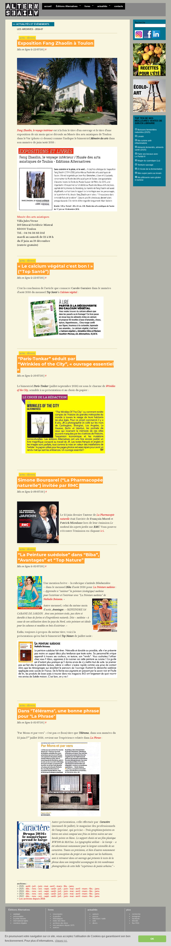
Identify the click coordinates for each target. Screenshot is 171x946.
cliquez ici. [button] (61, 940)
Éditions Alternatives (65, 6)
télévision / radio (99, 919)
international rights (20, 921)
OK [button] (152, 938)
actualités (101, 6)
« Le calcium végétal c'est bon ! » (55, 266)
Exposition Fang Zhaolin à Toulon (55, 43)
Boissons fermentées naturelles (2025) (146, 131)
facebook (136, 919)
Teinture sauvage (145, 165)
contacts (118, 6)
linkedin (135, 921)
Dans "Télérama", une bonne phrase (58, 711)
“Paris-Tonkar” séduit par (46, 358)
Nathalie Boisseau (52, 599)
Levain (140, 136)
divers (95, 923)
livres (86, 6)
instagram (136, 916)
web (94, 921)
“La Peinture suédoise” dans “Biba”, (58, 554)
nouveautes (57, 914)
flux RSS (135, 923)
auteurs (56, 927)
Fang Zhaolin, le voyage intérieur (35, 130)
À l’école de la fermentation (149, 169)
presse (95, 916)
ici (102, 530)
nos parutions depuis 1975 (63, 925)
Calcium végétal (68, 292)
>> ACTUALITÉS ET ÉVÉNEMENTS (31, 24)
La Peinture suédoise (104, 587)
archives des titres (60, 923)
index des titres (59, 921)
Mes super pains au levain (149, 173)
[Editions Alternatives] (23, 9)
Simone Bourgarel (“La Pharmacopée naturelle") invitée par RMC (60, 482)
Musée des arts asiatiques (33, 216)
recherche (136, 914)
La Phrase (95, 737)
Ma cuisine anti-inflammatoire (143, 141)
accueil (48, 6)
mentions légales (20, 923)
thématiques (58, 919)
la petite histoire (19, 919)
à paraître (57, 916)
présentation (18, 916)
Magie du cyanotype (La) (148, 161)
